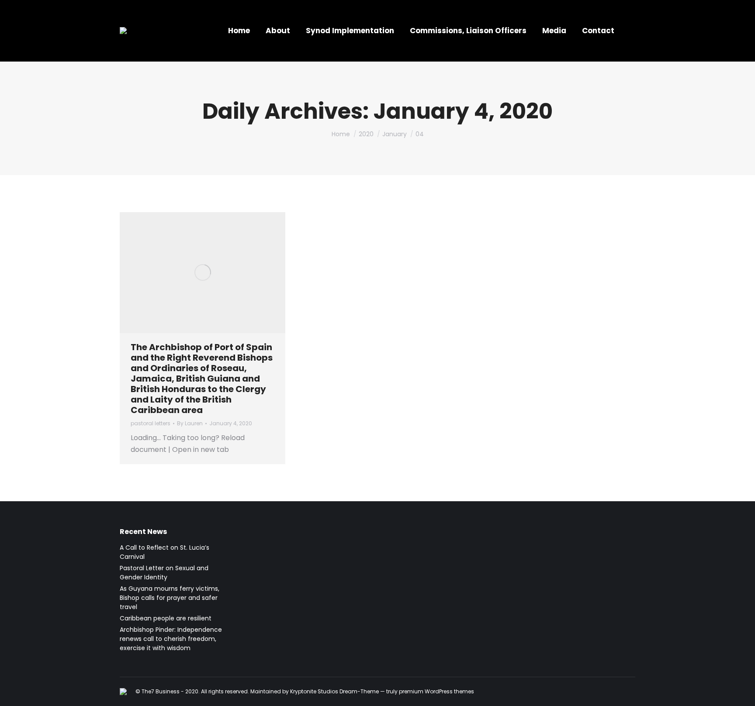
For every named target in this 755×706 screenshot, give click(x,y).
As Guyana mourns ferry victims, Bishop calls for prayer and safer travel (169, 597)
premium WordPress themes (436, 691)
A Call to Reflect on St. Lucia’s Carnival (164, 552)
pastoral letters (150, 423)
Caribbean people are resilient (165, 618)
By (190, 423)
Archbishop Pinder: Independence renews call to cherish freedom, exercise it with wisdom (171, 638)
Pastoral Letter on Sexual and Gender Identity (164, 573)
